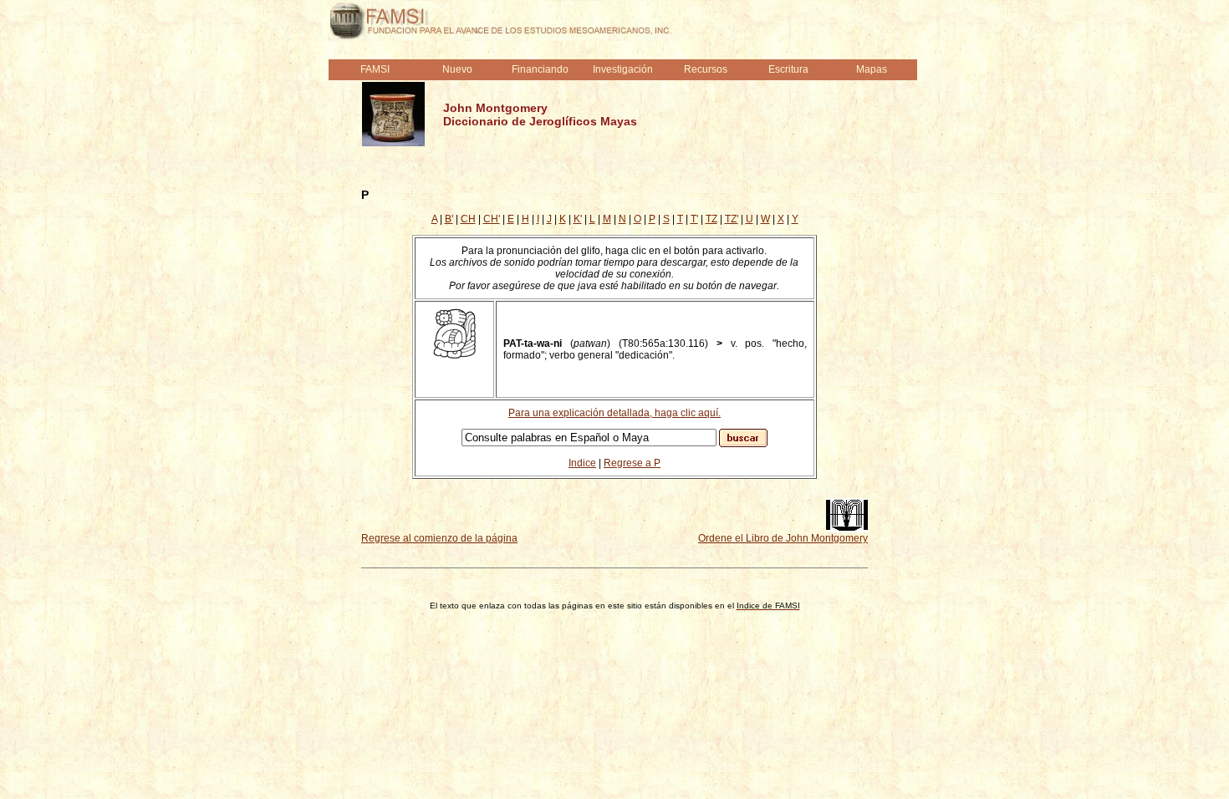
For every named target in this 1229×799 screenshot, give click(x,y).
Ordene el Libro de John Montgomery (783, 538)
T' (694, 219)
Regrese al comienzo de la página (439, 538)
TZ (711, 219)
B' (449, 219)
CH (468, 219)
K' (578, 219)
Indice (582, 463)
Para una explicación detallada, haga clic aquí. (614, 413)
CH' (491, 219)
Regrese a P (632, 463)
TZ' (731, 219)
